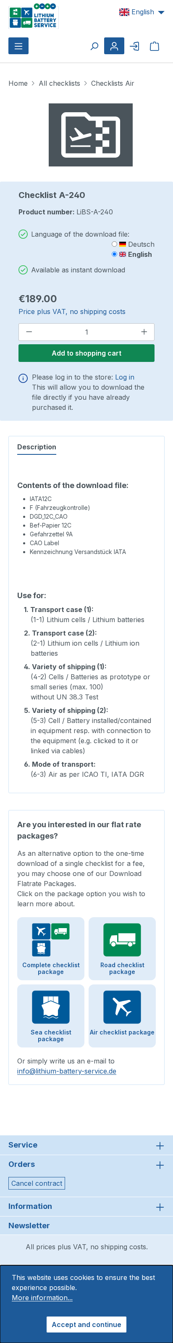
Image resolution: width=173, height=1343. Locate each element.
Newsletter (29, 1225)
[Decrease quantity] (28, 332)
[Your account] (114, 45)
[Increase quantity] (144, 332)
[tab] (36, 447)
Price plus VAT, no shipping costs (72, 311)
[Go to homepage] (33, 15)
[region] (90, 135)
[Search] (94, 45)
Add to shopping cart (86, 353)
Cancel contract (36, 1183)
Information (30, 1206)
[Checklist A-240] (91, 134)
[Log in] (134, 45)
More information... (42, 1297)
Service (22, 1144)
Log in (124, 377)
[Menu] (18, 45)
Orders (21, 1164)
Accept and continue (86, 1324)
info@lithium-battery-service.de (66, 1071)
